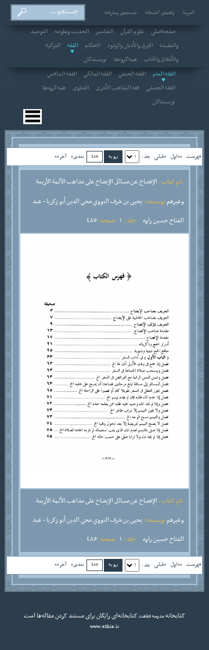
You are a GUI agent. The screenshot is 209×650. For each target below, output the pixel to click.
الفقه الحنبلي (160, 88)
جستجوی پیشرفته (121, 13)
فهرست (193, 156)
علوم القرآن (132, 32)
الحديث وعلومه (72, 32)
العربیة (188, 13)
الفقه (72, 45)
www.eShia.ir (104, 627)
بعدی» (77, 156)
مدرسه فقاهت (151, 616)
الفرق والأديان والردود (130, 45)
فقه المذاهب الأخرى (117, 88)
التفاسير (104, 32)
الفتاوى (81, 88)
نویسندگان (95, 59)
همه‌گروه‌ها (125, 59)
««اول (176, 156)
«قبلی (160, 156)
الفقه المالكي (97, 74)
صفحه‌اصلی (163, 32)
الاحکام (92, 45)
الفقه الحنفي (132, 74)
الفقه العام (164, 74)
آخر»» (60, 156)
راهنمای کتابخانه (160, 13)
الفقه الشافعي (62, 74)
